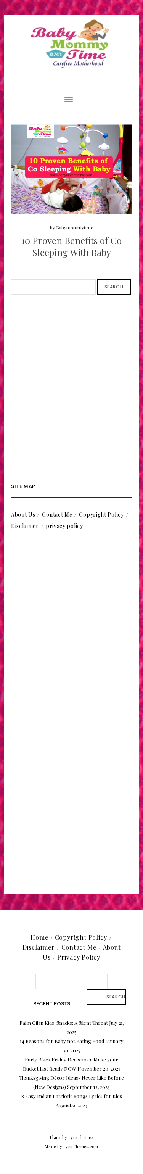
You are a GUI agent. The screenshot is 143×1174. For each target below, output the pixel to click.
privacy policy (64, 526)
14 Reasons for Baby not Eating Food (62, 1041)
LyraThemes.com (81, 1146)
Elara (55, 1137)
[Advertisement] (71, 389)
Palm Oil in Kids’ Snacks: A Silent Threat (63, 1022)
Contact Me (57, 514)
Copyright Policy (101, 514)
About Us (23, 514)
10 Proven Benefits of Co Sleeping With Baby (71, 246)
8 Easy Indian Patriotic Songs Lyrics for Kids (71, 1096)
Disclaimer (25, 526)
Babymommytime (74, 227)
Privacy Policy (78, 957)
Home (39, 937)
